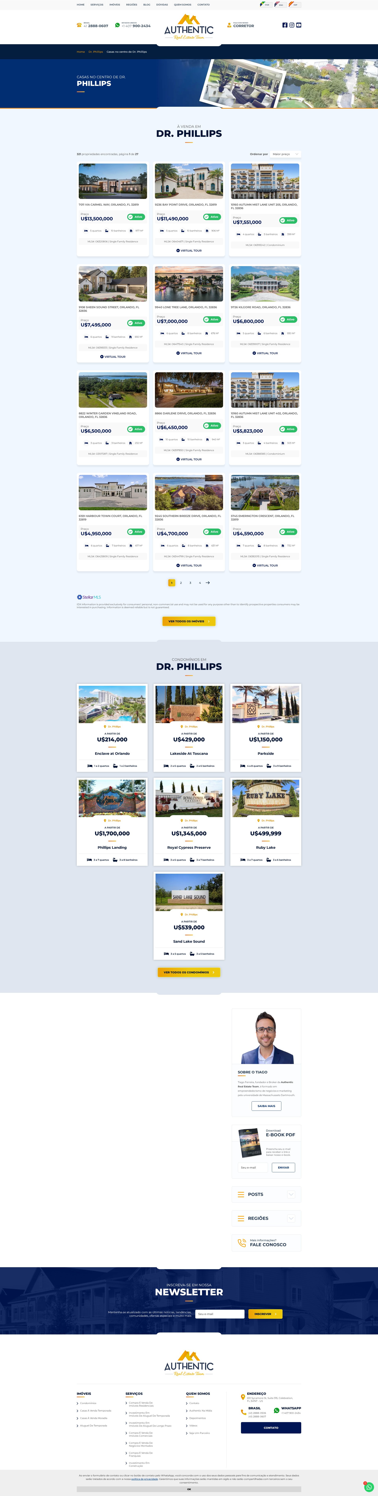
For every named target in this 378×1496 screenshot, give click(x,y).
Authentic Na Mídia (200, 1410)
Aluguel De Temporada (93, 1425)
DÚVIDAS (162, 4)
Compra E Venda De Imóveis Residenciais (141, 1404)
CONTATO (203, 4)
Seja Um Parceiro (199, 1433)
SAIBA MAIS (266, 1106)
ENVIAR (283, 1167)
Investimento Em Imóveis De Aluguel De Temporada (149, 1414)
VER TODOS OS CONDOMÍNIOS (186, 972)
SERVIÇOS (97, 4)
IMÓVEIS (114, 4)
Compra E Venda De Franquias (141, 1454)
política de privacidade (144, 1479)
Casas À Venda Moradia (93, 1418)
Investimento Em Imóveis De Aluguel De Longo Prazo (150, 1424)
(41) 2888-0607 (257, 1416)
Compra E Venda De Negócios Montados (141, 1444)
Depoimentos (197, 1418)
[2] (208, 582)
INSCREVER (263, 1314)
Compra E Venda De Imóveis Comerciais (141, 1434)
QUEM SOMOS (182, 4)
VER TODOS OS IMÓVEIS (186, 621)
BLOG (146, 4)
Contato (194, 1403)
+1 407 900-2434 (291, 1412)
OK (189, 1489)
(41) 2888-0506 (257, 1412)
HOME (80, 4)
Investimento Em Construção (139, 1464)
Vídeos (193, 1425)
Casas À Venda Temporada (95, 1410)
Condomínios (88, 1403)
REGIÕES (131, 4)
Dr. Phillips (96, 51)
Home (81, 51)
